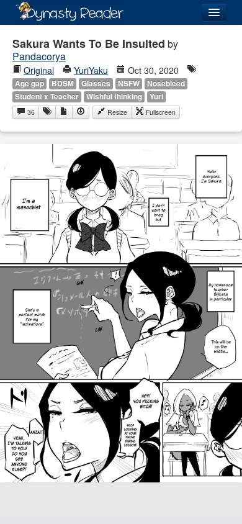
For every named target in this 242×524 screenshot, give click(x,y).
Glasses (95, 83)
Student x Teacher (47, 96)
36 (30, 112)
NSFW (129, 83)
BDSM (63, 83)
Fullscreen (160, 112)
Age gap (29, 83)
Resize (116, 112)
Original (39, 70)
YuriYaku (91, 70)
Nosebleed (166, 83)
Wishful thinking (114, 96)
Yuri (156, 96)
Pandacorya (39, 56)
